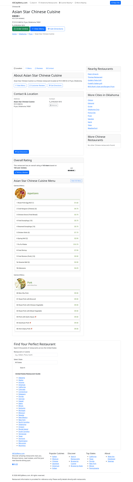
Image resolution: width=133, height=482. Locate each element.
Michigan (21, 410)
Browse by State (77, 466)
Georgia (21, 399)
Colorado (21, 389)
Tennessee (22, 434)
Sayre (90, 122)
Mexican (55, 459)
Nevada (21, 415)
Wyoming (22, 445)
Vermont (21, 438)
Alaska (20, 380)
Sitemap (111, 461)
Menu (29, 68)
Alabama (21, 378)
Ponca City (92, 113)
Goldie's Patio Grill (94, 80)
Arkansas (21, 385)
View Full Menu (76, 181)
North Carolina (23, 422)
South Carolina (23, 431)
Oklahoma (22, 424)
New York (22, 420)
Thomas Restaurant (95, 77)
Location (18, 68)
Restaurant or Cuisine (22, 352)
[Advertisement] (66, 50)
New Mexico (22, 417)
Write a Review (22, 172)
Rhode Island (23, 429)
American (55, 466)
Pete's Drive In (93, 74)
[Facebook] (13, 464)
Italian (54, 456)
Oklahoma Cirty (93, 109)
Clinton (90, 100)
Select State (18, 359)
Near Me (116, 3)
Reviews (40, 68)
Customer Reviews (38, 85)
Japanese (55, 464)
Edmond (91, 103)
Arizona (21, 382)
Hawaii (20, 401)
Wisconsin (22, 443)
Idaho (20, 403)
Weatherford (92, 128)
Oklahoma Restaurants (48, 3)
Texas (20, 436)
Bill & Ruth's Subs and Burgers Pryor (101, 86)
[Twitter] (15, 464)
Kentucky (21, 408)
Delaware (22, 394)
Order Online (22, 28)
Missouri (21, 413)
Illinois (20, 406)
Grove (90, 106)
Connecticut (22, 392)
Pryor (90, 116)
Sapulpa (91, 119)
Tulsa (90, 125)
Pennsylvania (94, 468)
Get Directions (56, 28)
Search (34, 3)
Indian (54, 468)
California (22, 387)
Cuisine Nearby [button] (66, 3)
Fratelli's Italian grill (95, 83)
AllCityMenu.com (19, 2)
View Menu (39, 28)
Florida (21, 396)
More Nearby (81, 3)
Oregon (21, 427)
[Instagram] (17, 464)
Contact (51, 68)
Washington (22, 441)
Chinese (55, 461)
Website (54, 105)
